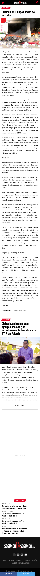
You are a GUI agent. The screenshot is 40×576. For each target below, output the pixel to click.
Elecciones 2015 (20, 311)
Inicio (4, 560)
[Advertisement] (20, 433)
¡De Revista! (19, 560)
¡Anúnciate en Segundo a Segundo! (21, 563)
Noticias (11, 560)
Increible (27, 560)
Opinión (34, 560)
